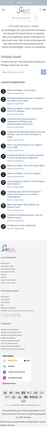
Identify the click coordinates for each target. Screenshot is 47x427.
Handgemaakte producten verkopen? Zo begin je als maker (25, 99)
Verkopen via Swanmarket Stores (11, 332)
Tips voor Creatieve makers (9, 343)
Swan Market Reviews (8, 272)
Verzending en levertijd (8, 269)
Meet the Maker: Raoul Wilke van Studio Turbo (23, 205)
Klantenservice (5, 263)
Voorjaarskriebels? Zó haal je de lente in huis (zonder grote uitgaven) (25, 156)
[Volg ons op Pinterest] (15, 315)
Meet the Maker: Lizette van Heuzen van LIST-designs (25, 109)
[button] (3, 10)
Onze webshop (5, 302)
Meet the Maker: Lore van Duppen (24, 173)
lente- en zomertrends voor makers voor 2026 (24, 146)
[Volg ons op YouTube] (19, 315)
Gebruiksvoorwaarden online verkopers (13, 349)
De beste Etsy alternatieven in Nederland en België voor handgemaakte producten (22, 121)
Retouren (3, 274)
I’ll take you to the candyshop (21, 225)
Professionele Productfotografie (10, 346)
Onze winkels (5, 297)
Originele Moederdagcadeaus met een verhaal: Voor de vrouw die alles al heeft (26, 134)
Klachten (3, 277)
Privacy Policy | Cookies (8, 283)
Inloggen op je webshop (8, 338)
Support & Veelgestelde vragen (10, 340)
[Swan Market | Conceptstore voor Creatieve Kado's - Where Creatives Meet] (23, 9)
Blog (2, 305)
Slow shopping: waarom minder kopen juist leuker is (26, 182)
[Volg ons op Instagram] (7, 315)
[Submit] (43, 72)
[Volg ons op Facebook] (3, 315)
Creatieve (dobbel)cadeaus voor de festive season (24, 216)
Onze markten (5, 299)
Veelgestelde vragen (7, 266)
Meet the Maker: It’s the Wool (21, 90)
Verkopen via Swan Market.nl (10, 329)
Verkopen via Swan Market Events (11, 335)
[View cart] (44, 9)
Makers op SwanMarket (8, 308)
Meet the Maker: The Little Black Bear (25, 165)
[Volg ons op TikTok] (11, 315)
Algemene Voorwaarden (8, 280)
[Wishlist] (40, 9)
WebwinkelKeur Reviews (13, 414)
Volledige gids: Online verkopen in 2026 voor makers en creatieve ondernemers (24, 194)
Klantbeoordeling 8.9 (24, 3)
